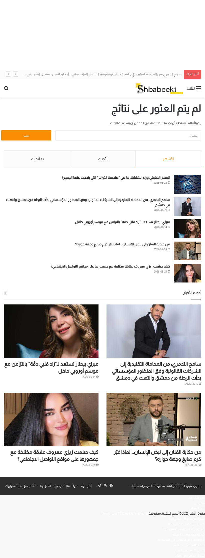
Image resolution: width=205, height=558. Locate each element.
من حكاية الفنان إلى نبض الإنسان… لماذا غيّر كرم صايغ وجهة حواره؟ (122, 244)
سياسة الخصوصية (66, 486)
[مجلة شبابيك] (159, 88)
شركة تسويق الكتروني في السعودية (181, 540)
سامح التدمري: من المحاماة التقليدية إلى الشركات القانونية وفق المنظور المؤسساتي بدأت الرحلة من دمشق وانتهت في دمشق (99, 74)
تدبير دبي (199, 503)
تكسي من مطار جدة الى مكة (186, 524)
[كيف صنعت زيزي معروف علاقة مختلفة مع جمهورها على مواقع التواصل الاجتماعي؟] (187, 273)
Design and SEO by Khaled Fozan (125, 513)
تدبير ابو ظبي (196, 508)
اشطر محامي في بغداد (190, 555)
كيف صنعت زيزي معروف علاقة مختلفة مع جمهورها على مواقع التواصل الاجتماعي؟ (110, 266)
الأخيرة (103, 159)
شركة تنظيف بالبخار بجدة (189, 534)
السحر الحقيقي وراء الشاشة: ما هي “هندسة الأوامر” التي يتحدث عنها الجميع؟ (116, 177)
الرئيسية (86, 486)
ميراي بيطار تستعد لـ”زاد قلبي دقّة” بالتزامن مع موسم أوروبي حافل (122, 222)
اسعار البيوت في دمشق (189, 545)
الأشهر (168, 159)
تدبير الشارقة (196, 498)
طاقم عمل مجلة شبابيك (21, 486)
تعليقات (37, 159)
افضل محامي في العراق (189, 550)
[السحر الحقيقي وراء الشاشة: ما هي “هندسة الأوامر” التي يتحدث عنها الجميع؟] (187, 184)
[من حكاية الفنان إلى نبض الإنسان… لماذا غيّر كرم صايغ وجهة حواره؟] (187, 251)
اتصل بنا (45, 486)
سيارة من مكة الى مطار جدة (186, 519)
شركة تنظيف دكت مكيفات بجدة (183, 529)
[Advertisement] (102, 35)
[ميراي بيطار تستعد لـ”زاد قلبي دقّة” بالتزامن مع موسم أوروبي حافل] (187, 228)
